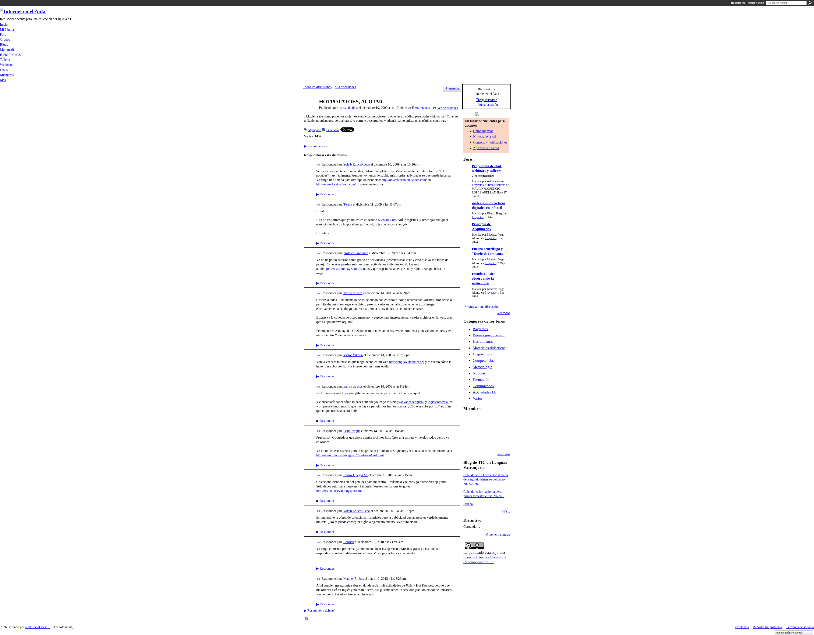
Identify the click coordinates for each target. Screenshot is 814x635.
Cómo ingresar (483, 131)
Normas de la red (484, 136)
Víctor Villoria (353, 355)
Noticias (479, 373)
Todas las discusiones (317, 87)
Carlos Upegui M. (355, 475)
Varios (477, 398)
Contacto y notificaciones (490, 142)
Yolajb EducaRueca (356, 164)
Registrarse (738, 2)
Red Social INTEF (37, 627)
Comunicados (483, 386)
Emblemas (742, 627)
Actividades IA (484, 392)
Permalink (319, 165)
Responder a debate (319, 610)
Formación (481, 379)
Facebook (332, 130)
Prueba (468, 504)
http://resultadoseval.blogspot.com (339, 491)
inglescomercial (438, 402)
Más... (506, 512)
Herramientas (421, 107)
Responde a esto (316, 146)
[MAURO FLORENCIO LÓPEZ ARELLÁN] (468, 420)
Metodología (482, 367)
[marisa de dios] (309, 110)
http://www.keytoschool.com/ (336, 184)
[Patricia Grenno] (501, 443)
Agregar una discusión (483, 306)
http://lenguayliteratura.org (406, 362)
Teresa (347, 204)
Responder (325, 194)
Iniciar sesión (756, 2)
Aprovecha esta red (486, 148)
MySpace (314, 130)
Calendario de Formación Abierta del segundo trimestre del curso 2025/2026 (485, 479)
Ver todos (503, 313)
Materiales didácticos (489, 348)
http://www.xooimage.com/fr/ (342, 269)
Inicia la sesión (488, 104)
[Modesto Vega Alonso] (468, 431)
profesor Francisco (355, 253)
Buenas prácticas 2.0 (489, 335)
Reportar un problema (767, 627)
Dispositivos (482, 354)
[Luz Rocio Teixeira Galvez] (468, 443)
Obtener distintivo (498, 534)
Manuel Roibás (353, 578)
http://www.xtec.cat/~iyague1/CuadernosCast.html (350, 455)
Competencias (483, 360)
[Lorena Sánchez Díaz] (479, 431)
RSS (306, 619)
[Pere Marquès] (479, 443)
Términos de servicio (800, 627)
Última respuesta (495, 184)
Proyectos (478, 184)
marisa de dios (348, 107)
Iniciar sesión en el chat (789, 632)
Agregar (454, 88)
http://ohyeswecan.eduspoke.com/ (404, 180)
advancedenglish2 (412, 402)
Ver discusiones (447, 108)
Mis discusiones (345, 87)
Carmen (348, 542)
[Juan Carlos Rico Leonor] (490, 431)
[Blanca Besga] (501, 431)
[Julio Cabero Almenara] (490, 443)
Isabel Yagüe (351, 431)
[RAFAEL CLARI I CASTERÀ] (490, 420)
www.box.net (387, 220)
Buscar (810, 3)
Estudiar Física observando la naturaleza (484, 278)
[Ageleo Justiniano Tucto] (479, 420)
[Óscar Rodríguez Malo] (501, 420)
